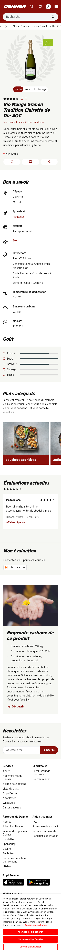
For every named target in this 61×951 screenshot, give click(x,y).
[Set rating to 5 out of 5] (17, 98)
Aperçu (7, 771)
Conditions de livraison (45, 836)
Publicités (8, 853)
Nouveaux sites (41, 779)
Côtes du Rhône (34, 122)
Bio (15, 240)
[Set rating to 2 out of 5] (7, 98)
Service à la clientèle (44, 831)
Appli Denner (10, 793)
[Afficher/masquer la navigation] (56, 6)
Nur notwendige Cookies (30, 939)
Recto (18, 89)
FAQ (35, 821)
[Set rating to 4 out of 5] (14, 98)
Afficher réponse (15, 522)
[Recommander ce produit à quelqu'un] (49, 162)
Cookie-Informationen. (36, 925)
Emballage (40, 89)
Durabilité (8, 839)
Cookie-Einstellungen (30, 947)
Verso (28, 89)
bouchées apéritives (20, 460)
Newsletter (9, 798)
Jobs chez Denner (13, 826)
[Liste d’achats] (31, 6)
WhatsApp (9, 803)
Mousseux (9, 122)
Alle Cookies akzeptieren (30, 932)
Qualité (7, 848)
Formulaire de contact (45, 826)
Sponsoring (9, 844)
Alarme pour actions (14, 784)
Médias (7, 866)
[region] (30, 922)
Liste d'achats (11, 788)
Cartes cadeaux (12, 807)
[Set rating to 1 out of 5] (4, 98)
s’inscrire (49, 750)
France (20, 122)
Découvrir (18, 706)
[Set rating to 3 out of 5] (10, 98)
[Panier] (40, 6)
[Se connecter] (48, 6)
